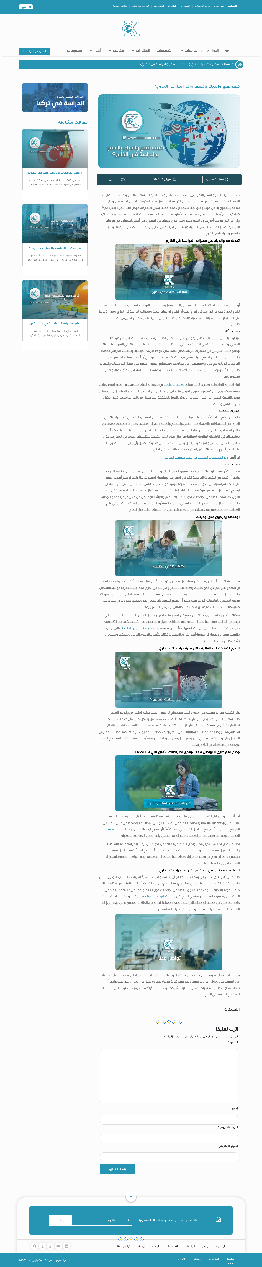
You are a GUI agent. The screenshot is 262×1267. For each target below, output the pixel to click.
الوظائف (159, 6)
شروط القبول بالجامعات (135, 628)
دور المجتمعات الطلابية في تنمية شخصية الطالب (196, 457)
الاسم (233, 1108)
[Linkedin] (66, 1246)
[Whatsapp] (50, 1246)
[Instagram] (42, 1246)
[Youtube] (58, 1246)
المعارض (214, 1259)
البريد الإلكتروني (228, 1127)
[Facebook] (34, 1246)
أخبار (97, 50)
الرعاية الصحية (117, 829)
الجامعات (191, 50)
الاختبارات (143, 50)
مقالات (118, 50)
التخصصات (164, 50)
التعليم (232, 6)
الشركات (197, 1259)
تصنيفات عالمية (173, 384)
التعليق (233, 1042)
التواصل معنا (156, 896)
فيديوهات (74, 50)
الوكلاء (182, 1259)
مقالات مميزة (220, 64)
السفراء (186, 6)
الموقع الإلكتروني (228, 1145)
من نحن (219, 6)
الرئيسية (220, 1246)
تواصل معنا (120, 6)
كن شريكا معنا (141, 6)
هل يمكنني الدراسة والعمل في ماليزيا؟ (55, 248)
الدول (214, 50)
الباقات (172, 6)
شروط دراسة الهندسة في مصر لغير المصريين (55, 324)
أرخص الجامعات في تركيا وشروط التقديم (55, 173)
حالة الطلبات (202, 6)
